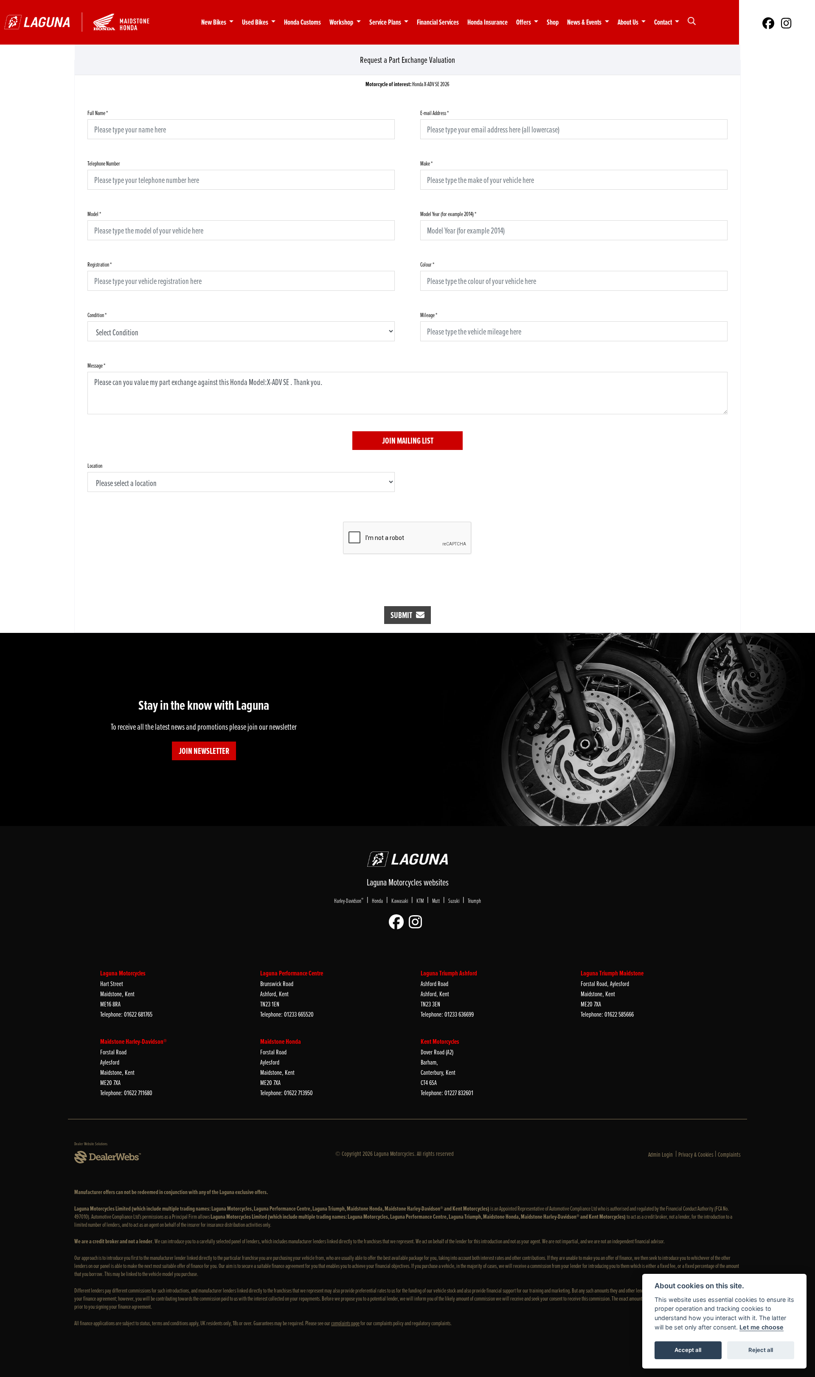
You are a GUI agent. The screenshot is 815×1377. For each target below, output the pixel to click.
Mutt (436, 900)
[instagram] (786, 22)
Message (96, 365)
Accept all (687, 1349)
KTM (420, 900)
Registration (99, 264)
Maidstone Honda (280, 1041)
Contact (663, 22)
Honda (377, 900)
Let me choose (761, 1327)
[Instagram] (417, 922)
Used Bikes (256, 22)
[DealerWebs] (107, 1157)
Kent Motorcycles (440, 1041)
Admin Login (660, 1154)
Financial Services (438, 22)
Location (94, 465)
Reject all (760, 1349)
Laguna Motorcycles (123, 973)
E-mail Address (434, 113)
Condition (97, 315)
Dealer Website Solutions (90, 1144)
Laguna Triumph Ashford (449, 973)
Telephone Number (103, 163)
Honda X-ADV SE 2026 (407, 84)
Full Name (97, 113)
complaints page (345, 1323)
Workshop (341, 22)
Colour (427, 264)
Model (94, 214)
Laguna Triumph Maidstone (612, 973)
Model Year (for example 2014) (448, 214)
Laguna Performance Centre (291, 973)
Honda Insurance (487, 22)
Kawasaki (399, 900)
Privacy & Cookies (696, 1154)
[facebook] (768, 22)
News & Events (585, 22)
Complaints (729, 1154)
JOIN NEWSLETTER (204, 751)
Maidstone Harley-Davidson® (133, 1041)
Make (426, 163)
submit (403, 615)
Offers (524, 22)
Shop (553, 22)
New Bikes (214, 22)
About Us (629, 22)
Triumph (474, 900)
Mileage (428, 315)
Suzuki (453, 900)
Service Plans (385, 22)
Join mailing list (407, 440)
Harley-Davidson (348, 900)
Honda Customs (302, 22)
